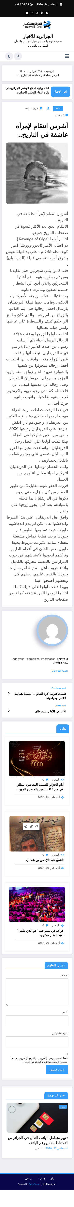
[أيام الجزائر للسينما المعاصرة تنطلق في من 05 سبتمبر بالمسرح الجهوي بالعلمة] (37, 758)
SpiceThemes (34, 1195)
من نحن (28, 1190)
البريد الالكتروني (60, 1033)
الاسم (65, 1012)
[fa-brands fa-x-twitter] (42, 13)
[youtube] (27, 13)
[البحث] (18, 56)
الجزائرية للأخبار (38, 36)
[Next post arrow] (9, 710)
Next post (61, 705)
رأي (52, 1190)
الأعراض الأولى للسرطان (50, 711)
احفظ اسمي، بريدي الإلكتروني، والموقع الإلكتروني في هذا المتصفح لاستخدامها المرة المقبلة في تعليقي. (39, 1060)
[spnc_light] (9, 56)
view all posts (60, 671)
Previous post (59, 688)
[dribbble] (37, 13)
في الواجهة (64, 1106)
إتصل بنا (41, 1190)
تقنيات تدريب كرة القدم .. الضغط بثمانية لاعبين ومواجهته (40, 696)
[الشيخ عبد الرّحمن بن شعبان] (37, 833)
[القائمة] (66, 56)
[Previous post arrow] (9, 693)
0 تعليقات (59, 115)
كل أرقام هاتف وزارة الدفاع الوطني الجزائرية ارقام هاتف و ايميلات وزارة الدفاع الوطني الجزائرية (37, 90)
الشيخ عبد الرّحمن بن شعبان (45, 860)
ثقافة (58, 108)
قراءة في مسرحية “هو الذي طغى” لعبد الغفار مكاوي (40, 933)
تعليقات (64, 975)
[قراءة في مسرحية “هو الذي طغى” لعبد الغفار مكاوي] (37, 904)
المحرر (56, 780)
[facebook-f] (47, 13)
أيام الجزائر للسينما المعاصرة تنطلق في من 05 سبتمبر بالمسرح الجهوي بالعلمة (40, 787)
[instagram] (32, 13)
